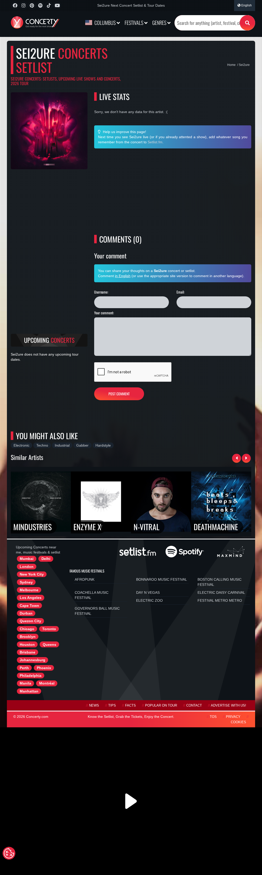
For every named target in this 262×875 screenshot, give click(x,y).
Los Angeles (30, 598)
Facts (130, 705)
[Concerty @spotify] (40, 5)
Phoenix (44, 668)
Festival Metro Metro (220, 600)
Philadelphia (30, 675)
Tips (112, 705)
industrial (62, 445)
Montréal (46, 683)
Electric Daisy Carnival (221, 592)
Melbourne (29, 590)
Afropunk (84, 579)
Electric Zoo (149, 600)
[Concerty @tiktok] (48, 5)
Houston (27, 644)
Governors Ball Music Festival (97, 611)
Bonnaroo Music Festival (161, 579)
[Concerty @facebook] (15, 5)
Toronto (49, 629)
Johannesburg (32, 660)
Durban (26, 613)
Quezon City (30, 621)
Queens (49, 644)
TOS (213, 717)
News (94, 705)
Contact (194, 705)
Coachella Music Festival (91, 595)
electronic (21, 445)
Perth (24, 668)
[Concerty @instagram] (23, 5)
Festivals (134, 22)
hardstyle (103, 445)
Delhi (45, 559)
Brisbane (27, 652)
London (27, 567)
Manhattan (29, 691)
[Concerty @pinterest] (32, 5)
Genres (159, 22)
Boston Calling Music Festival (220, 582)
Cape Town (29, 606)
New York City (32, 574)
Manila (25, 683)
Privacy (233, 717)
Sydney (26, 582)
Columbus (105, 22)
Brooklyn (28, 637)
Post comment (119, 393)
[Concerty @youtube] (57, 5)
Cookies (238, 722)
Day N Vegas (148, 592)
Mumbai (27, 559)
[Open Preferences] (9, 853)
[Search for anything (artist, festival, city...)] (247, 23)
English (246, 5)
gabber (82, 445)
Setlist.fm (155, 142)
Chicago (27, 629)
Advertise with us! (228, 705)
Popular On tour (161, 705)
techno (42, 445)
